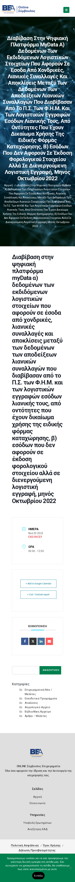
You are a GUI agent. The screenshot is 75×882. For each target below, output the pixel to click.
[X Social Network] (33, 641)
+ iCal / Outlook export (38, 594)
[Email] (49, 641)
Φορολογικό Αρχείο (37, 707)
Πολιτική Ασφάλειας (25, 845)
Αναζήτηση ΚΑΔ (37, 829)
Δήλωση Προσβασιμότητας (37, 850)
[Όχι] (70, 869)
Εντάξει (38, 875)
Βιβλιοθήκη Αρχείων (38, 711)
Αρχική (8, 185)
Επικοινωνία (37, 803)
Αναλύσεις (31, 703)
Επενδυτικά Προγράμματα (41, 698)
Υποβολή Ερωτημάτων (37, 822)
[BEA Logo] (37, 754)
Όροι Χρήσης (52, 845)
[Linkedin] (41, 641)
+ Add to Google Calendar (38, 583)
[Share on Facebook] (24, 641)
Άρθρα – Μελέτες (36, 716)
